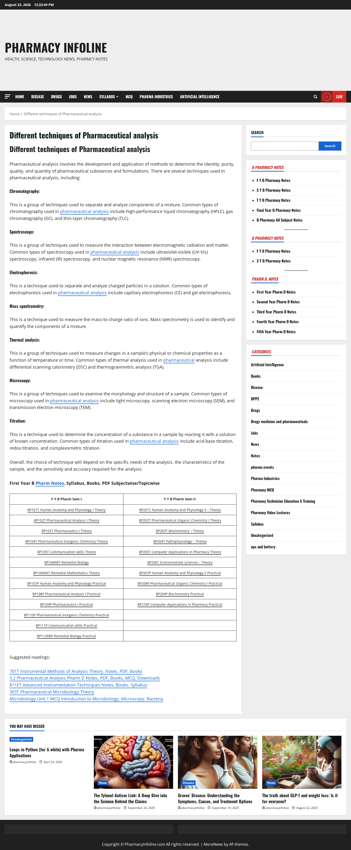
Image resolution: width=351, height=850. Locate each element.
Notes (255, 455)
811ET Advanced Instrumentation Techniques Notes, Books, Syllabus (78, 685)
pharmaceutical (179, 360)
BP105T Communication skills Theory (66, 552)
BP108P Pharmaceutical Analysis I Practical (66, 594)
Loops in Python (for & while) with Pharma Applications (47, 752)
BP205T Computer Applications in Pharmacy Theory (180, 552)
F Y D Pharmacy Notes (273, 251)
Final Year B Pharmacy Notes (279, 210)
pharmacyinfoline (24, 762)
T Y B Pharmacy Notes (273, 200)
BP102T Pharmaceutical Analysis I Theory (66, 520)
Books (256, 376)
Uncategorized (262, 535)
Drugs (56, 96)
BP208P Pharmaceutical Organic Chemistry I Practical (180, 583)
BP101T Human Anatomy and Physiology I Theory (66, 509)
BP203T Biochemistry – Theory (180, 531)
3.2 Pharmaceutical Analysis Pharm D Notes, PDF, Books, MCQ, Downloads (85, 678)
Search (257, 132)
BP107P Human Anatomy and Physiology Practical (66, 583)
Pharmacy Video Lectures (270, 512)
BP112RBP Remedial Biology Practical (66, 636)
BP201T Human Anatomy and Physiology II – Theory (180, 509)
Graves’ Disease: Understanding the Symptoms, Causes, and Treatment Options (215, 798)
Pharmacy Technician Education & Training (283, 501)
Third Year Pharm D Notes (276, 312)
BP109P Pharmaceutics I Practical (66, 604)
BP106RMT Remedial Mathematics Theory (66, 573)
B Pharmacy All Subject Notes (280, 220)
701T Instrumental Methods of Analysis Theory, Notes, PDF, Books (76, 671)
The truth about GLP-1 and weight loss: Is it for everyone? (300, 798)
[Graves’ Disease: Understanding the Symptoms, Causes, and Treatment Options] (217, 762)
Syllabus (107, 96)
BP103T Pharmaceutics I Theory (67, 531)
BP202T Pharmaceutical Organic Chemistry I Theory (180, 520)
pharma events (262, 467)
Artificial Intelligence (199, 96)
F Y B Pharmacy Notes (273, 180)
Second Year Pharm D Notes (278, 302)
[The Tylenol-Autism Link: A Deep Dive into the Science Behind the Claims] (133, 762)
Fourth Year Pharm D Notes (278, 322)
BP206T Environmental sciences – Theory (180, 562)
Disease (37, 96)
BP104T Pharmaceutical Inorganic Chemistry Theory (66, 541)
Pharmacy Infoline (56, 47)
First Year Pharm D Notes (276, 292)
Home (19, 96)
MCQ (129, 96)
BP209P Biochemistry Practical (180, 594)
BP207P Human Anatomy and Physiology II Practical (180, 573)
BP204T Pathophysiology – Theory (180, 541)
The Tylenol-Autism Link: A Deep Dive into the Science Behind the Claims (130, 798)
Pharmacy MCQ (262, 490)
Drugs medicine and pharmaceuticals (279, 422)
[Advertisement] (245, 50)
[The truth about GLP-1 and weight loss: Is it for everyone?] (302, 762)
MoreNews (213, 844)
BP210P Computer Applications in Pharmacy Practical (180, 604)
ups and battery (263, 547)
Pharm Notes (50, 483)
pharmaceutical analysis (84, 211)
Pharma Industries (156, 96)
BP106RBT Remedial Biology (66, 562)
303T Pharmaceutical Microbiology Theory (52, 692)
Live (339, 96)
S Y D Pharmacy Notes (274, 261)
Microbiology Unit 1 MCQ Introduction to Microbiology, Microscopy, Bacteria (86, 699)
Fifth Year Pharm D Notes (276, 331)
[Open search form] (315, 96)
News (88, 96)
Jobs (73, 96)
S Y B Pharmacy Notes (274, 190)
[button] (8, 96)
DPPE (255, 399)
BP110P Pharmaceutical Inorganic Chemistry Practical (66, 615)
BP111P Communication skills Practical (66, 625)
